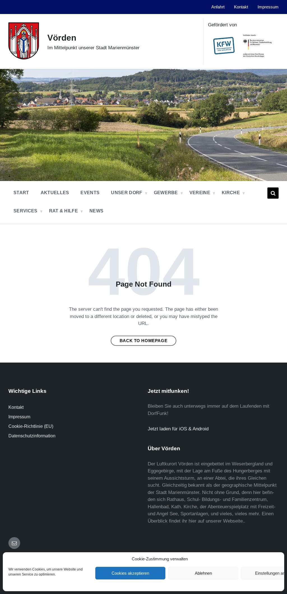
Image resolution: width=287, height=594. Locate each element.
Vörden (61, 37)
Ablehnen (203, 573)
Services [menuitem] (25, 210)
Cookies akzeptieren (130, 573)
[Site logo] (23, 58)
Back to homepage (144, 340)
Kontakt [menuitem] (241, 7)
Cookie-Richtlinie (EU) (30, 426)
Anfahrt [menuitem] (217, 7)
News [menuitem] (96, 210)
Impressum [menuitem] (268, 7)
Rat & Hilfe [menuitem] (63, 210)
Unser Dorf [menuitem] (126, 192)
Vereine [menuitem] (199, 192)
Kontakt (16, 407)
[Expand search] (273, 193)
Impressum (19, 416)
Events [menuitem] (89, 192)
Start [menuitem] (21, 192)
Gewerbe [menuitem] (166, 192)
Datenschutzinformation (31, 435)
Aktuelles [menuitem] (55, 192)
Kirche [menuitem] (231, 192)
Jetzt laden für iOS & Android (178, 428)
